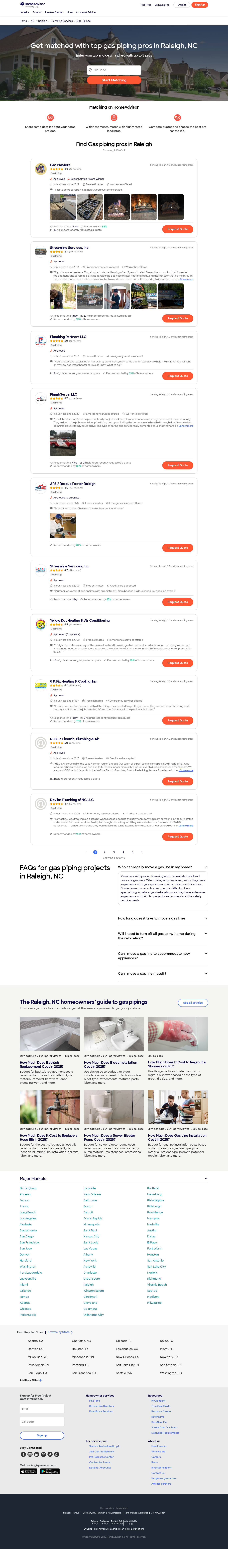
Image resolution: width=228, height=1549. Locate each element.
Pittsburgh (154, 1206)
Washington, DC (171, 1373)
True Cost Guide (160, 1406)
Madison (153, 1297)
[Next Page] (142, 852)
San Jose (26, 1248)
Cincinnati (90, 1297)
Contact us (157, 1473)
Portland (153, 1188)
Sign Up (200, 4)
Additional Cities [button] (29, 1380)
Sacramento (28, 1230)
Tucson (24, 1200)
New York (89, 1260)
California (104, 1522)
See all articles (193, 1002)
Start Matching (114, 80)
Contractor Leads (99, 1462)
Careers (156, 1456)
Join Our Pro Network (101, 1451)
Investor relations (161, 1467)
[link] (114, 169)
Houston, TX (80, 1349)
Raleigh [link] (42, 20)
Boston (88, 1206)
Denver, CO (36, 1349)
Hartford (25, 1260)
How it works (158, 1446)
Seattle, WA (124, 1373)
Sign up (42, 1435)
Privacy (94, 1522)
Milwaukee (154, 1303)
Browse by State (59, 1332)
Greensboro (91, 1278)
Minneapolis (91, 1224)
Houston (153, 1254)
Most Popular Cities (30, 1332)
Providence (155, 1212)
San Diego (27, 1236)
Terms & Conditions (134, 1529)
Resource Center (161, 1411)
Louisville (89, 1188)
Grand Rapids (92, 1218)
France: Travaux (71, 1513)
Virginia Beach (157, 1284)
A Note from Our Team (164, 1427)
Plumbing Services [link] (62, 20)
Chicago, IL (123, 1341)
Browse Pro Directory (101, 1406)
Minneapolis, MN (83, 1357)
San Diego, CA (37, 1373)
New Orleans (92, 1194)
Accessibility (130, 1522)
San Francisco (29, 1242)
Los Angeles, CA (127, 1349)
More (70, 12)
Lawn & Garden (54, 12)
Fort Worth (154, 1248)
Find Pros (94, 1400)
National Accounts (100, 1467)
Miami (24, 1284)
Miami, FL (166, 1349)
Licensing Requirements (165, 1432)
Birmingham (28, 1188)
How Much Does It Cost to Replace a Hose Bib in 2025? (48, 1138)
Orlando (25, 1290)
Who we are (158, 1451)
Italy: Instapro (114, 1513)
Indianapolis (28, 1315)
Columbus (90, 1309)
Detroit (88, 1212)
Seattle (152, 1290)
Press (154, 1462)
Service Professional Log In (104, 1446)
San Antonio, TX (170, 1365)
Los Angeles (28, 1218)
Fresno (24, 1206)
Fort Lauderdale (31, 1272)
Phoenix (25, 1194)
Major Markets (33, 1178)
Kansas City (91, 1236)
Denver (25, 1254)
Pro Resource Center (101, 1456)
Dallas (151, 1236)
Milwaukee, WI (37, 1357)
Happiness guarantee (163, 1478)
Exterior (37, 12)
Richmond (154, 1278)
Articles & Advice (86, 12)
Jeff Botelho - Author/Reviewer (40, 1056)
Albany (88, 1254)
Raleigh (88, 1284)
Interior (25, 12)
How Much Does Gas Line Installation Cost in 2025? (177, 1138)
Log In (182, 4)
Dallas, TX (166, 1341)
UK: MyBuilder (158, 1513)
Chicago (25, 1309)
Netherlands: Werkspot (136, 1513)
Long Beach (28, 1212)
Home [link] (23, 20)
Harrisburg (154, 1194)
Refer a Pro (157, 1416)
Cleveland (90, 1303)
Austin (151, 1230)
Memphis (153, 1218)
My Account (158, 1400)
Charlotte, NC (81, 1341)
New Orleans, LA (127, 1357)
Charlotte (90, 1272)
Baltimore (90, 1200)
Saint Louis (90, 1242)
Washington (28, 1266)
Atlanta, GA (35, 1341)
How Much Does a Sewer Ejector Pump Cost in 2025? (109, 1138)
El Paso (152, 1242)
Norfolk (152, 1272)
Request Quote (178, 229)
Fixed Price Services (101, 1411)
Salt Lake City (156, 1266)
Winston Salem (93, 1290)
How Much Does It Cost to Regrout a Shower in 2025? (176, 1064)
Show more (186, 279)
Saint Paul (90, 1230)
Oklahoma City (93, 1315)
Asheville (89, 1266)
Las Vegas (90, 1248)
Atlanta (25, 1303)
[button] (63, 207)
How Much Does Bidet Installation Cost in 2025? (110, 1065)
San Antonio (155, 1260)
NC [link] (32, 20)
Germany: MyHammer (94, 1513)
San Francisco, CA (84, 1373)
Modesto (26, 1224)
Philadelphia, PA (39, 1365)
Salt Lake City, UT (127, 1365)
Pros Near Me (159, 1422)
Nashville (153, 1224)
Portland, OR (80, 1365)
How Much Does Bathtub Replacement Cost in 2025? (42, 1065)
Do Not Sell (117, 1522)
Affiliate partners (161, 1483)
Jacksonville (28, 1278)
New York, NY (169, 1357)
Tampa (24, 1297)
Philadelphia (155, 1200)
